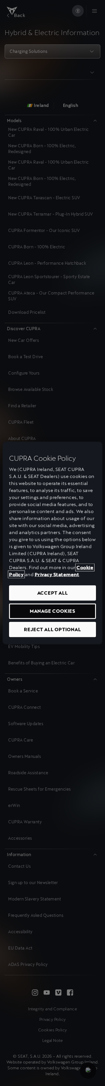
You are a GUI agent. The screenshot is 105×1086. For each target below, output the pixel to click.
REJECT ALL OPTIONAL (52, 629)
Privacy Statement (57, 574)
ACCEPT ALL (52, 593)
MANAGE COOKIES (52, 611)
